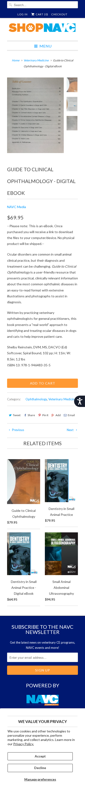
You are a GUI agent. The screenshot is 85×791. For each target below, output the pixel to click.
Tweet (17, 415)
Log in (22, 14)
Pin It (45, 415)
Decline (40, 768)
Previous (17, 430)
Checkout (59, 14)
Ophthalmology (36, 399)
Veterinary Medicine (62, 399)
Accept (40, 756)
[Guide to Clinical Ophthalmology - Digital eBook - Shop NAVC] (35, 115)
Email (71, 415)
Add (58, 415)
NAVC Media (16, 207)
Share (31, 415)
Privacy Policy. (23, 744)
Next (70, 430)
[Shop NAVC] (42, 29)
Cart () (41, 14)
